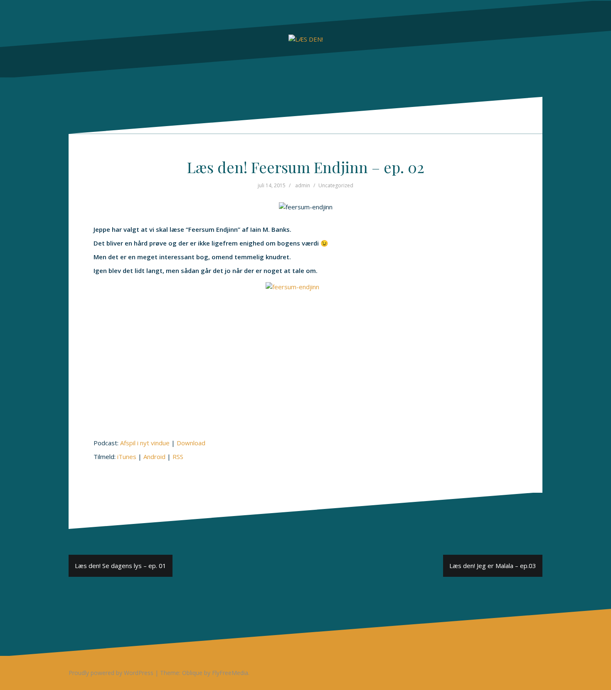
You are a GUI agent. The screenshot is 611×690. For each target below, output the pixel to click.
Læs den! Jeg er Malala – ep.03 (492, 565)
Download (191, 443)
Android (154, 456)
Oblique (192, 673)
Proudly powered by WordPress (111, 673)
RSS (177, 456)
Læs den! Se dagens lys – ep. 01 (120, 565)
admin (302, 185)
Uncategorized (335, 185)
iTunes (126, 456)
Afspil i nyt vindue (145, 443)
